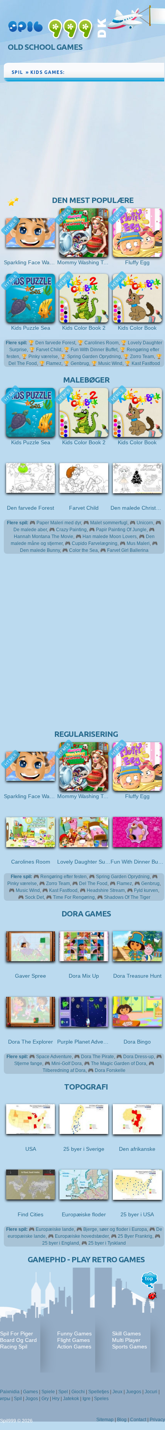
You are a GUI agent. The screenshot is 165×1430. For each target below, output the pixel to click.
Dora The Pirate (97, 1056)
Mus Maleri (138, 543)
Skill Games (126, 1333)
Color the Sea (83, 550)
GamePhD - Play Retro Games (86, 1259)
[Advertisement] (84, 140)
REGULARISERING (86, 734)
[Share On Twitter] (149, 70)
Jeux (117, 1391)
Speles (101, 1398)
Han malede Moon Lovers (109, 536)
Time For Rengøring (74, 897)
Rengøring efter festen (63, 876)
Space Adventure (54, 1056)
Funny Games (74, 1333)
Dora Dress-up (138, 1056)
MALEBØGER (86, 379)
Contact (138, 1419)
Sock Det (34, 897)
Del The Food (93, 883)
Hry (55, 1398)
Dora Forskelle (110, 1070)
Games (30, 1391)
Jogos (31, 1398)
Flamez (53, 363)
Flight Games (73, 1340)
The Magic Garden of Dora (118, 1063)
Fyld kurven (146, 890)
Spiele (48, 1391)
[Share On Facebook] (141, 70)
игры (5, 1398)
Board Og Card (18, 1340)
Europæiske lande (55, 1229)
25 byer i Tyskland (107, 1243)
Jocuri (151, 1391)
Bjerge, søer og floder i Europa (115, 1229)
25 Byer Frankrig (135, 1236)
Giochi (78, 1391)
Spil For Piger (16, 1333)
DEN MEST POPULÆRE (93, 200)
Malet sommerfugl (108, 522)
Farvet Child (48, 349)
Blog (122, 1419)
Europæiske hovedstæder (82, 1236)
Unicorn (145, 522)
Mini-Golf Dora (66, 1063)
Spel (63, 1391)
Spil (18, 1398)
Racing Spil (13, 1346)
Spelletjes (98, 1391)
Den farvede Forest (55, 342)
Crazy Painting (71, 529)
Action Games (74, 1346)
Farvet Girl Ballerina (127, 550)
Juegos (133, 1391)
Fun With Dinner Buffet (94, 349)
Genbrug (80, 363)
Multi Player (126, 1340)
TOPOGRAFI (86, 1086)
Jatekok (71, 1398)
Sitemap (105, 1419)
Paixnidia (10, 1391)
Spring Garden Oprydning (94, 356)
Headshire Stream (106, 890)
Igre (86, 1398)
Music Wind (110, 363)
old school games (45, 47)
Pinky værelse (43, 356)
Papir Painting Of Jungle (121, 529)
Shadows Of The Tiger (127, 897)
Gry (45, 1398)
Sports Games (129, 1346)
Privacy (157, 1419)
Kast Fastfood (146, 363)
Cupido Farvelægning (94, 543)
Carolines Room (101, 342)
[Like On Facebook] (132, 70)
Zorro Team (142, 356)
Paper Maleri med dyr (58, 522)
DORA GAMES (86, 913)
